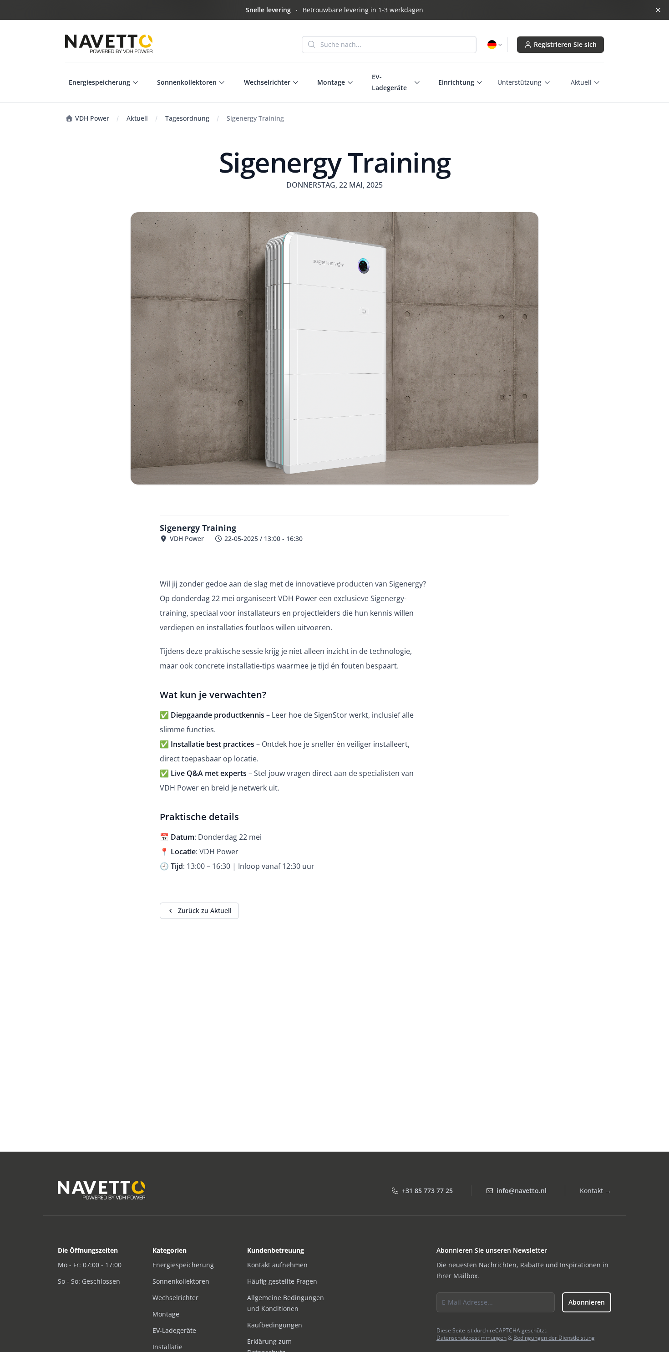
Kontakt (595, 1190)
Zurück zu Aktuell (205, 910)
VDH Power (91, 118)
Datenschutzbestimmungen (471, 1338)
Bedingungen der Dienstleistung (554, 1338)
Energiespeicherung (183, 1264)
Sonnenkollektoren (180, 1281)
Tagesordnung (187, 118)
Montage (165, 1314)
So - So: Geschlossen (89, 1281)
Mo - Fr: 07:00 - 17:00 (90, 1264)
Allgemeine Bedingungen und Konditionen (285, 1303)
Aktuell (137, 118)
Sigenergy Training (255, 118)
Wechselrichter (175, 1297)
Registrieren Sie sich (565, 44)
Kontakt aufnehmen (277, 1264)
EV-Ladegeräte (174, 1330)
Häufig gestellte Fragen (282, 1281)
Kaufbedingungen (274, 1325)
